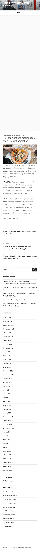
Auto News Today (8, 492)
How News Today (8, 518)
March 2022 (7, 451)
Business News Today (10, 495)
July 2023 (6, 390)
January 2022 (7, 459)
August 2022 (7, 432)
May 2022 (6, 443)
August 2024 (7, 352)
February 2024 (7, 363)
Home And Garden (9, 515)
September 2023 (8, 382)
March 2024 (7, 359)
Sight (34, 231)
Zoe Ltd (17, 188)
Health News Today (12, 229)
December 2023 (8, 371)
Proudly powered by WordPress (22, 547)
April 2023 (6, 401)
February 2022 (7, 455)
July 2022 (6, 436)
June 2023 (6, 394)
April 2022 (6, 447)
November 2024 (8, 340)
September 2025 (8, 329)
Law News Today (8, 522)
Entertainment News (9, 499)
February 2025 (7, 333)
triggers (8, 233)
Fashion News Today (9, 503)
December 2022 (8, 417)
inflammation (10, 231)
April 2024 (6, 356)
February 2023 (7, 409)
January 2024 (7, 367)
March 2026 (7, 317)
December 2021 (8, 462)
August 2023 (7, 386)
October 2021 (7, 470)
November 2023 (8, 375)
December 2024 (8, 337)
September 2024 (8, 348)
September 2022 (8, 428)
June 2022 (6, 440)
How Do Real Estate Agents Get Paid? (15, 300)
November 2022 (8, 420)
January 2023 (7, 413)
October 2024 (7, 344)
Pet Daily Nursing (8, 481)
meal (19, 231)
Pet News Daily (8, 526)
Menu (21, 13)
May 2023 (6, 398)
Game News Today (9, 507)
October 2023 (7, 379)
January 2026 (7, 321)
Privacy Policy (7, 547)
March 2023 (7, 405)
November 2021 (8, 466)
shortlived (26, 231)
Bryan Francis (19, 135)
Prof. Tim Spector (11, 182)
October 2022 (7, 424)
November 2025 (8, 325)
